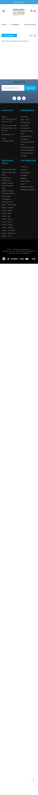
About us (24, 170)
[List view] (34, 35)
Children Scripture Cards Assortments (8, 192)
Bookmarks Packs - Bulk (27, 132)
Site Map (24, 156)
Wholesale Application (28, 190)
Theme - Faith (6, 213)
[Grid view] (30, 35)
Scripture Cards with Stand (8, 173)
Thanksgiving (6, 199)
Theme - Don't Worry (9, 205)
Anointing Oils (25, 128)
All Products (25, 117)
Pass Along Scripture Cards (28, 143)
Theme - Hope (7, 210)
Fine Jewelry (25, 139)
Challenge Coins (26, 136)
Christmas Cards (7, 202)
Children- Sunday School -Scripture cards (7, 185)
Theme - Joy (6, 216)
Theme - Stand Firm (8, 233)
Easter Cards (6, 196)
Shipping (23, 178)
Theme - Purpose (8, 227)
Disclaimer (24, 175)
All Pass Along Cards (9, 169)
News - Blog (25, 120)
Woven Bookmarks (27, 150)
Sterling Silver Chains (28, 147)
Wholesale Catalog (27, 187)
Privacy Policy (25, 172)
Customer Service (8, 141)
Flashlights (15, 24)
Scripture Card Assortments (6, 179)
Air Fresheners (25, 122)
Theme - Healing (7, 208)
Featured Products (27, 153)
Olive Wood (24, 125)
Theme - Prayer (7, 225)
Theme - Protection (8, 230)
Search (23, 184)
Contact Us (24, 167)
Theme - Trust (6, 236)
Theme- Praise (7, 222)
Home (4, 24)
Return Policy (25, 181)
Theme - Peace (7, 219)
